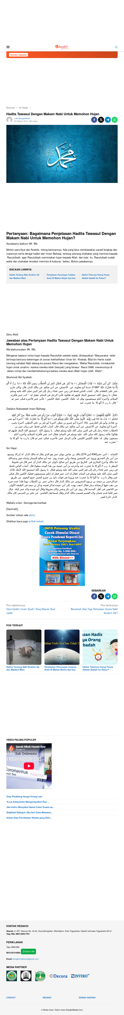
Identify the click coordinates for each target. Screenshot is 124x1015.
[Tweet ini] (101, 120)
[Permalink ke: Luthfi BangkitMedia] (9, 119)
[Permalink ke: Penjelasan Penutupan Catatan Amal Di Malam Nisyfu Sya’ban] (62, 647)
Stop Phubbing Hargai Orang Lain (24, 796)
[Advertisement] (62, 21)
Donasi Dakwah (87, 997)
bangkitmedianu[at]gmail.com (26, 958)
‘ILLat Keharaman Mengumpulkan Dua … (28, 801)
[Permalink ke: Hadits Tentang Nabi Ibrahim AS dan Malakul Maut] (23, 647)
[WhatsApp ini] (115, 120)
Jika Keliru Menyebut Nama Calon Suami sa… (30, 807)
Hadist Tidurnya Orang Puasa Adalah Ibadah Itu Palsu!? (98, 668)
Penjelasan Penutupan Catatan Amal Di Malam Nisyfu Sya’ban (60, 668)
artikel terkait (35, 521)
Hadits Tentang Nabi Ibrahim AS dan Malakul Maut (22, 668)
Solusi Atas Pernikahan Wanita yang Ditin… (29, 817)
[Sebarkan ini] (94, 120)
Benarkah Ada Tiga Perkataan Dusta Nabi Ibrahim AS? (94, 609)
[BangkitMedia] (62, 46)
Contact (11, 997)
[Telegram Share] (108, 120)
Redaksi (47, 997)
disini (32, 515)
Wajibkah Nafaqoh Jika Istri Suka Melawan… (29, 812)
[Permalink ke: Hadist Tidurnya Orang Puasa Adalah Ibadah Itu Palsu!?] (100, 647)
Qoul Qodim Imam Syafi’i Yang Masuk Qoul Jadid (30, 609)
